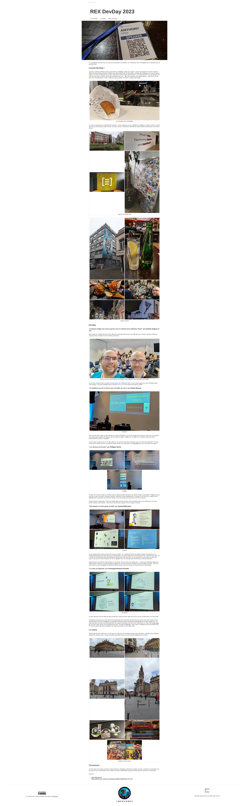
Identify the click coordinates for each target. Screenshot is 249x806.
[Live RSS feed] (119, 801)
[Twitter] (124, 801)
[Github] (132, 801)
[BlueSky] (130, 801)
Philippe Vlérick (115, 447)
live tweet (136, 443)
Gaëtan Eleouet (135, 388)
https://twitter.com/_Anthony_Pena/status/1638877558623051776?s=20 (112, 779)
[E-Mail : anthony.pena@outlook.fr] (121, 801)
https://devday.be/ (96, 777)
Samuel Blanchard (124, 506)
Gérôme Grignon (152, 329)
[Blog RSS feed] (117, 801)
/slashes (207, 789)
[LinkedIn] (122, 801)
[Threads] (126, 801)
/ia (205, 790)
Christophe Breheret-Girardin (118, 568)
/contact (207, 792)
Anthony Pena (92, 2)
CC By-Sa (55, 796)
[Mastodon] (128, 801)
